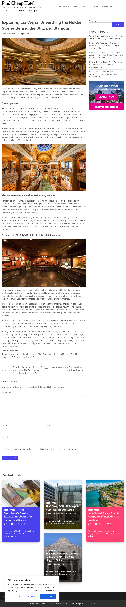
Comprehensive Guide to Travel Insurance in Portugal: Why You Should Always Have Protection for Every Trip (106, 55)
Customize (16, 597)
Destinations (64, 7)
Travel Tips (107, 7)
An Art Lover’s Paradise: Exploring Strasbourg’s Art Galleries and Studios (18, 517)
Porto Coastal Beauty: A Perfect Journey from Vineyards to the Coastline (104, 517)
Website (5, 437)
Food (76, 7)
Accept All (48, 597)
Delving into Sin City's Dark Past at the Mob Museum (46, 354)
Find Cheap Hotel (18, 3)
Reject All (32, 597)
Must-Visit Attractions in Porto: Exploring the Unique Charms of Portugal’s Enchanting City (105, 64)
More (95, 7)
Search (92, 21)
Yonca (29, 34)
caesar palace (15, 354)
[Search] (118, 7)
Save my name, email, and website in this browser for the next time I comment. (41, 449)
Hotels (86, 7)
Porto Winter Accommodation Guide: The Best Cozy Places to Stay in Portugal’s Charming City (105, 45)
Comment (7, 392)
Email (49, 425)
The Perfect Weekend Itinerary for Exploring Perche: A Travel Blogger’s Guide (62, 557)
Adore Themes (90, 603)
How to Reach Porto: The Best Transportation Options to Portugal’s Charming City (103, 74)
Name (5, 425)
